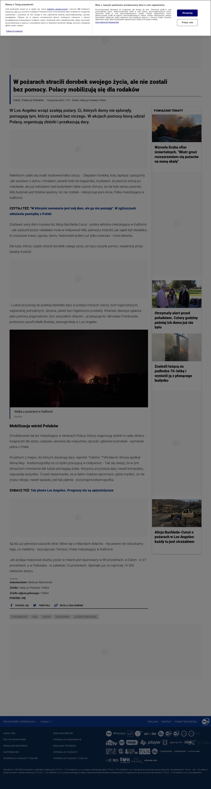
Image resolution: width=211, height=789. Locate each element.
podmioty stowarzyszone (57, 9)
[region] (105, 18)
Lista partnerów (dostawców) (107, 22)
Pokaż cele (187, 22)
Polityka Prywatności (14, 31)
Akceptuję (187, 13)
